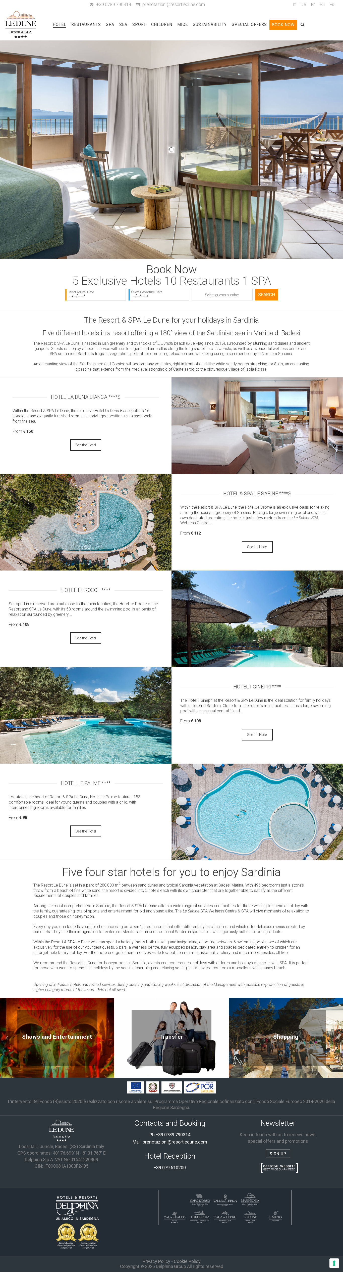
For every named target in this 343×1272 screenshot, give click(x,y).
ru (322, 4)
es (331, 4)
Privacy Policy (156, 1261)
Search (266, 294)
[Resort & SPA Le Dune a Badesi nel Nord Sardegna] (61, 1130)
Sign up (278, 1153)
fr (313, 4)
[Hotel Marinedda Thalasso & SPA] (250, 1200)
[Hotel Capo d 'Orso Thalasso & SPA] (199, 1200)
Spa (110, 24)
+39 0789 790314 (113, 4)
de (303, 4)
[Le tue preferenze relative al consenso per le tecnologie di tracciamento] (334, 1263)
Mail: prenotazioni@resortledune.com (170, 1142)
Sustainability (210, 24)
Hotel (59, 24)
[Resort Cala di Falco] (174, 1216)
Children (161, 24)
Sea (123, 24)
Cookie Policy (187, 1261)
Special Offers (249, 24)
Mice (182, 24)
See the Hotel (86, 445)
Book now (283, 24)
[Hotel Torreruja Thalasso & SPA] (199, 1216)
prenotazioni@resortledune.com (173, 4)
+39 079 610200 (170, 1167)
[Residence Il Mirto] (275, 1216)
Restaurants (86, 24)
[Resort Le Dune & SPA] (250, 1216)
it (294, 4)
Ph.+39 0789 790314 (169, 1134)
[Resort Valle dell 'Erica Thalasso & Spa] (225, 1200)
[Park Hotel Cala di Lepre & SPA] (225, 1216)
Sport (139, 24)
